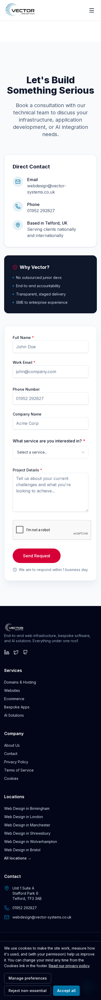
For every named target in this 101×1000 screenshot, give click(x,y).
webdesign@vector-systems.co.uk (41, 917)
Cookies (11, 778)
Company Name (27, 414)
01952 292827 (41, 210)
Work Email (24, 362)
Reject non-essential (28, 990)
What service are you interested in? (49, 440)
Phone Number (26, 389)
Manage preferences (28, 978)
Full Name (23, 337)
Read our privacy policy (69, 966)
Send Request (36, 555)
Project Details (27, 470)
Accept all (66, 990)
